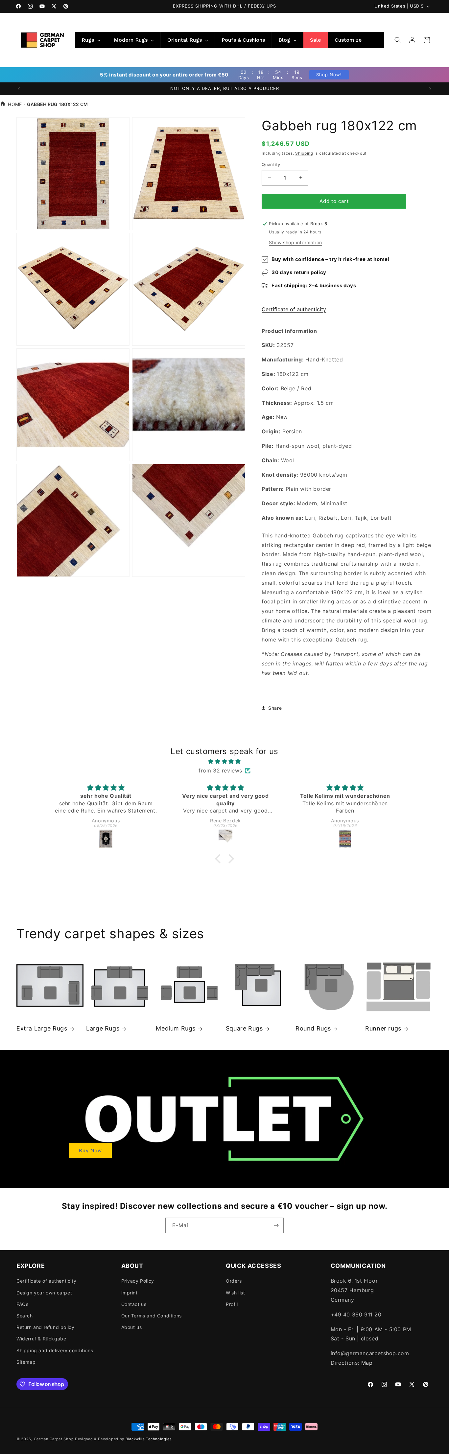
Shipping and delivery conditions (54, 1350)
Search (24, 1315)
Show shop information (295, 242)
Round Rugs (313, 1028)
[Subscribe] (276, 1225)
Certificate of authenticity (294, 309)
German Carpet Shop (54, 1439)
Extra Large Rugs (41, 1028)
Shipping (304, 153)
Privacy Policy (137, 1281)
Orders (234, 1281)
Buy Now (90, 1150)
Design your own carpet (44, 1292)
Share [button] (275, 708)
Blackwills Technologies (149, 1439)
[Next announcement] (430, 88)
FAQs (22, 1304)
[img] (224, 761)
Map (367, 1362)
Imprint (129, 1292)
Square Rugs (244, 1028)
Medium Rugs (176, 1028)
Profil (232, 1304)
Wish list (235, 1292)
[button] (397, 40)
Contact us (134, 1304)
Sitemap (25, 1362)
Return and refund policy (45, 1327)
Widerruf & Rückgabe (41, 1338)
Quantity (271, 164)
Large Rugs (102, 1028)
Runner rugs (383, 1028)
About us (131, 1327)
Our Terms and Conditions (151, 1315)
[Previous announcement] (19, 88)
